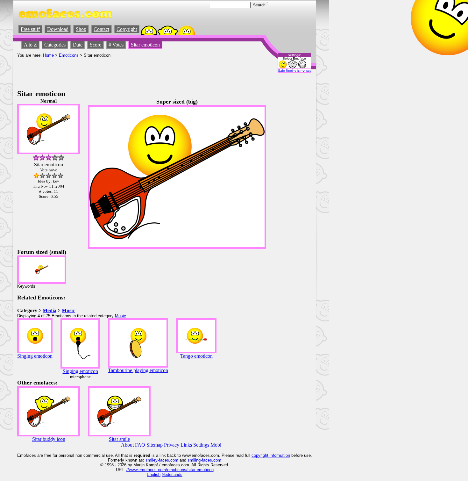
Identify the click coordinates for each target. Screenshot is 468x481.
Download (57, 29)
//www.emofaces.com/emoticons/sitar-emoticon (170, 469)
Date (77, 44)
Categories (55, 44)
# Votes (116, 44)
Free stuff (30, 29)
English (153, 474)
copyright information (271, 455)
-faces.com (168, 460)
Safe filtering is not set (294, 70)
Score (95, 44)
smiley (151, 460)
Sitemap (154, 445)
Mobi (215, 445)
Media (49, 310)
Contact (101, 29)
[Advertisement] (133, 72)
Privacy (171, 445)
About (127, 445)
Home (48, 55)
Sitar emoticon (145, 44)
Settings (201, 445)
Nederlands (172, 474)
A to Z (30, 44)
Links (186, 445)
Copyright (127, 29)
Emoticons (69, 55)
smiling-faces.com (204, 460)
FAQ (140, 445)
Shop (81, 29)
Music (68, 310)
